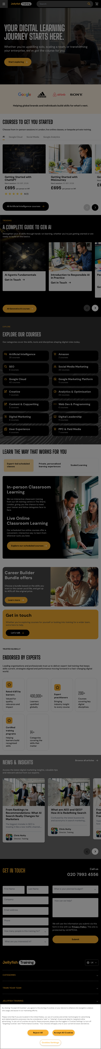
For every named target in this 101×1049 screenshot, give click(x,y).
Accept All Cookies (63, 1032)
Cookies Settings (50, 1042)
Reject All (38, 1032)
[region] (50, 1026)
